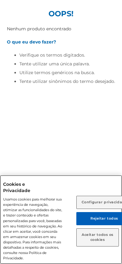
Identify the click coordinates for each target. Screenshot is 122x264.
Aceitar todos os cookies (98, 237)
